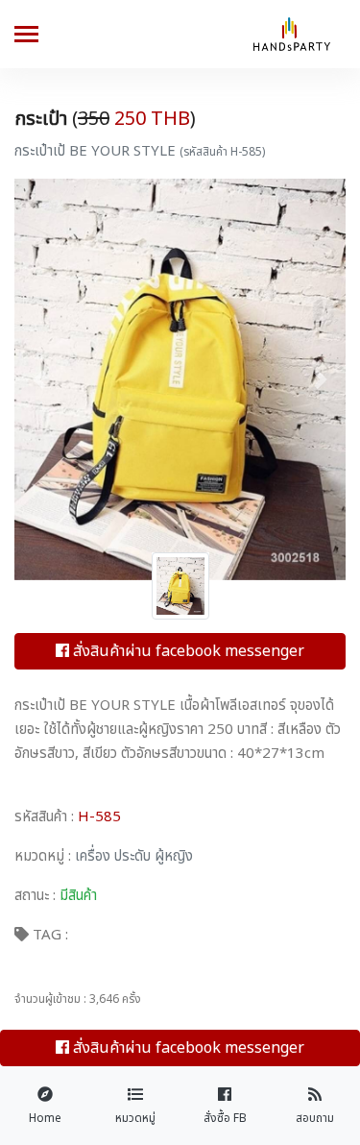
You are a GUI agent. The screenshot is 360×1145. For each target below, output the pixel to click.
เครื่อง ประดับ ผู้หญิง (132, 856)
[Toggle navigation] (26, 36)
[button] (39, 379)
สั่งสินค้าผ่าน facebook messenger (186, 651)
